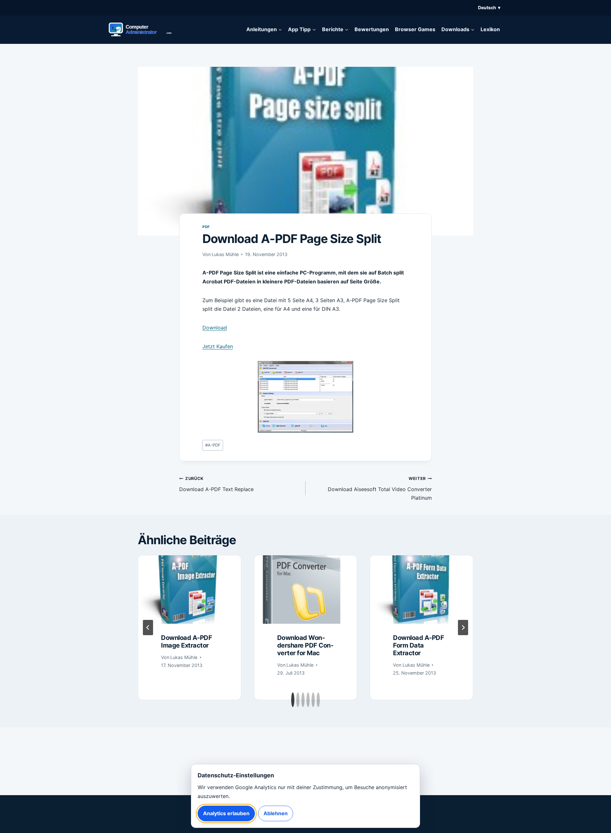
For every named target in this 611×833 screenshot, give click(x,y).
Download (214, 327)
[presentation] (189, 589)
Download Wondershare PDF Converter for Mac (305, 645)
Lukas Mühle (225, 254)
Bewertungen (372, 29)
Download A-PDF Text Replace (216, 484)
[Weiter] (463, 627)
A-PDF (213, 445)
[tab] (292, 699)
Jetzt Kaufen (217, 346)
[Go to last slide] (148, 627)
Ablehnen (275, 813)
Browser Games (415, 29)
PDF (206, 227)
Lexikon (490, 29)
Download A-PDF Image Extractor (186, 641)
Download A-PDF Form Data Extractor (418, 645)
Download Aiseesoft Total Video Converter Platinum (380, 488)
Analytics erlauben (226, 813)
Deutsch (489, 7)
